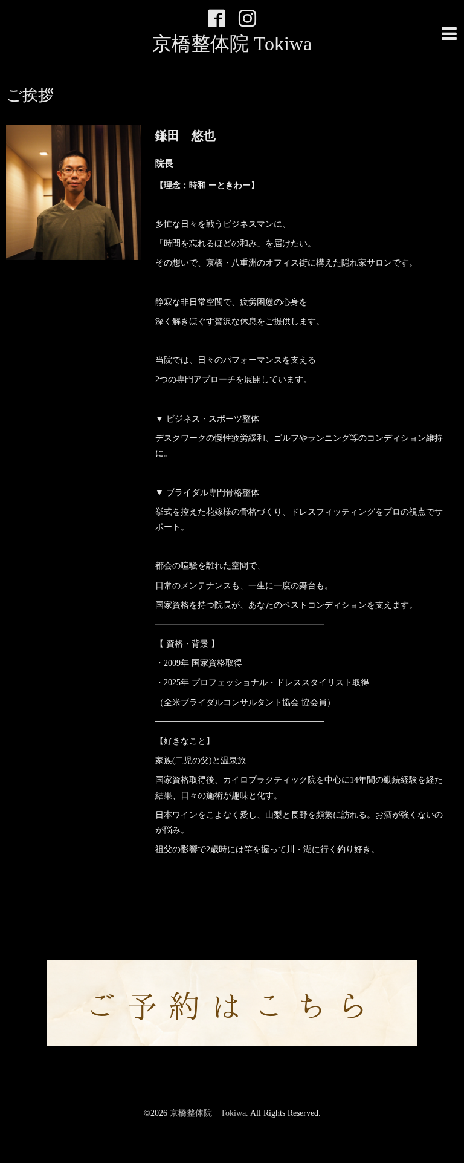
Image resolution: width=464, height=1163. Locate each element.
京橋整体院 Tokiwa (232, 43)
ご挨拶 (30, 95)
